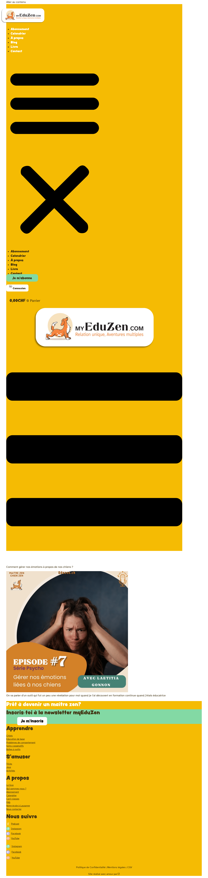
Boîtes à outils (13, 749)
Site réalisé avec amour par (103, 874)
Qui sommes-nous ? (16, 788)
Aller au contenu (16, 2)
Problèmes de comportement (20, 742)
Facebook (16, 833)
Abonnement (20, 29)
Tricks (9, 764)
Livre (14, 47)
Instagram (16, 828)
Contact (16, 51)
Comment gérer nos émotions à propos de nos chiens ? (39, 567)
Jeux (8, 767)
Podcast (15, 823)
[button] (54, 151)
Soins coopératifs (15, 746)
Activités (10, 770)
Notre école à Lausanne (18, 805)
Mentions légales (116, 867)
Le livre (10, 785)
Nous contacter (13, 809)
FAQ (8, 802)
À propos (17, 38)
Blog (14, 42)
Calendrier (18, 33)
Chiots (9, 735)
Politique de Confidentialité (91, 867)
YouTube (15, 838)
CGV (129, 867)
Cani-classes (12, 799)
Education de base (15, 739)
